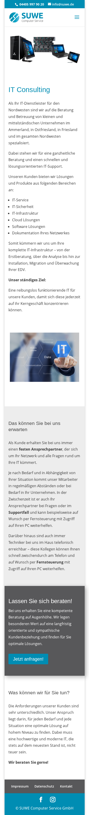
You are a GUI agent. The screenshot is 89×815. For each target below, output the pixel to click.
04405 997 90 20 (31, 4)
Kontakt (66, 786)
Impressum (20, 786)
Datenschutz (44, 786)
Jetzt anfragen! (28, 659)
